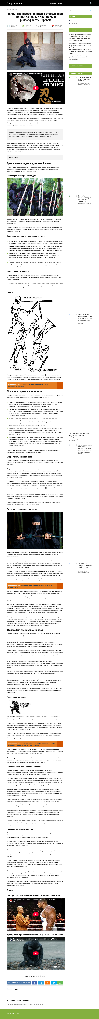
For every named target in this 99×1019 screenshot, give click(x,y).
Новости (60, 3)
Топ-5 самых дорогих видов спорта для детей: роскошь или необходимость (80, 435)
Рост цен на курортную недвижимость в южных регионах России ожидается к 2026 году (80, 51)
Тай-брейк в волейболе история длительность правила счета (84, 198)
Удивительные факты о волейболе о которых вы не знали (85, 446)
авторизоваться (38, 1005)
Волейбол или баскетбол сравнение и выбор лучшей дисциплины (85, 566)
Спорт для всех (15, 3)
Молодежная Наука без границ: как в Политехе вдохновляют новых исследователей (79, 57)
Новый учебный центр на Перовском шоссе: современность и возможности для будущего (80, 45)
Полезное (53, 3)
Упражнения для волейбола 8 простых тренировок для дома (85, 316)
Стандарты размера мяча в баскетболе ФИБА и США (84, 79)
